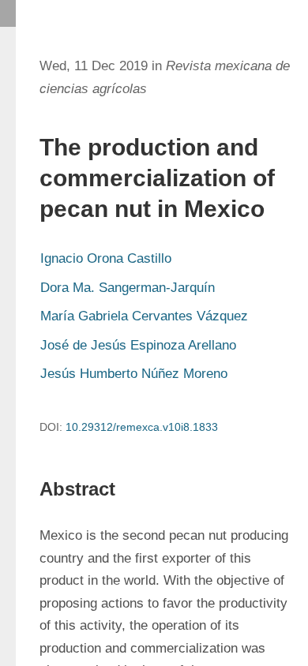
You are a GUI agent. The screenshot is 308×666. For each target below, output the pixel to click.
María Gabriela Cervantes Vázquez (144, 316)
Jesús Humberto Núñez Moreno (133, 373)
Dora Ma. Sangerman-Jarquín (127, 287)
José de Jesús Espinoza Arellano (138, 345)
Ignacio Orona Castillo (105, 258)
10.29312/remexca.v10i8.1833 (142, 427)
